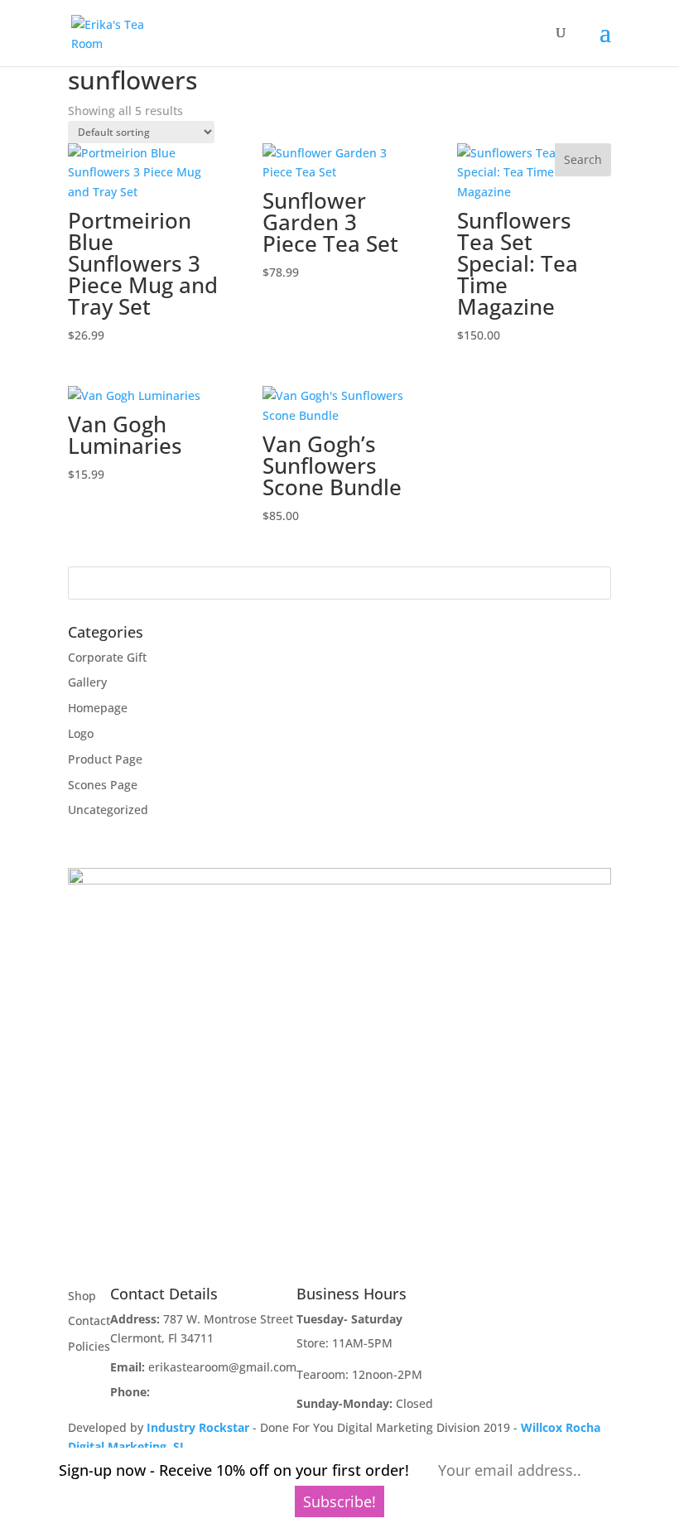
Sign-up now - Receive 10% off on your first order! (234, 1470)
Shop (82, 1296)
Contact (89, 1320)
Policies (89, 1346)
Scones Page (102, 785)
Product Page (105, 759)
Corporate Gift (107, 657)
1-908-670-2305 (195, 1392)
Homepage (98, 708)
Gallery (87, 682)
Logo (81, 733)
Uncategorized (108, 809)
